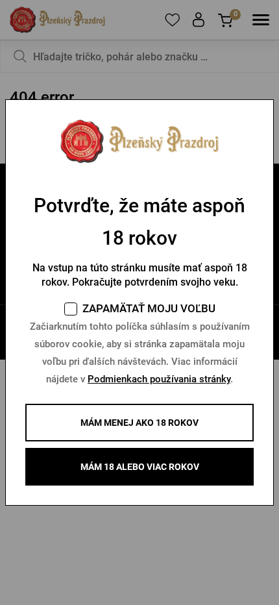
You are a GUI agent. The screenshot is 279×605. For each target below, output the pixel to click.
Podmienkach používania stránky (159, 379)
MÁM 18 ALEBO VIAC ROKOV (139, 467)
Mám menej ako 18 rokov (139, 422)
